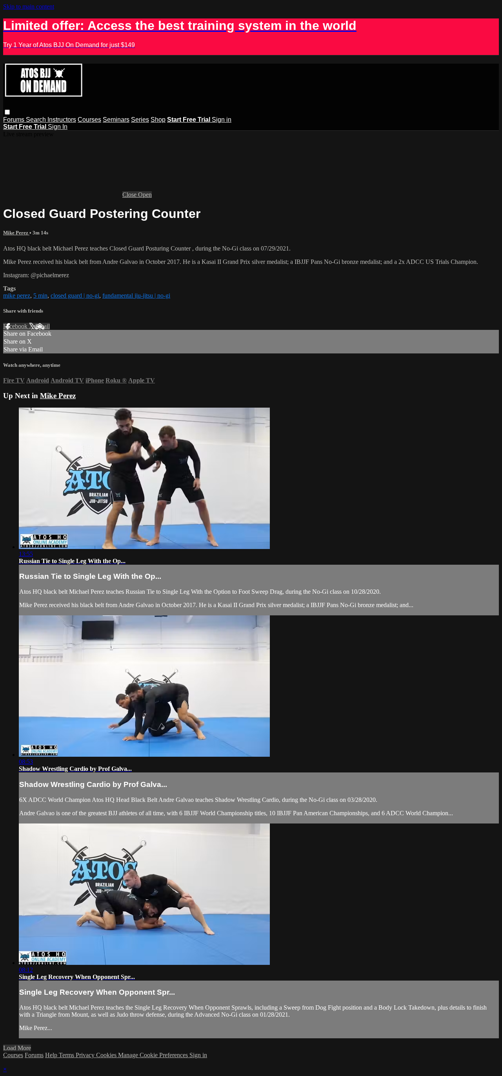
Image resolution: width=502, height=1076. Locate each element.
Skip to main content (28, 6)
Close (130, 194)
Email (42, 326)
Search (36, 119)
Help (52, 1055)
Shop (158, 119)
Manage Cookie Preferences (153, 1055)
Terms (67, 1055)
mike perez (16, 295)
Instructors (61, 119)
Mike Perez (16, 233)
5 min (40, 295)
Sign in (221, 119)
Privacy (86, 1055)
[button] (7, 112)
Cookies (107, 1055)
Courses (89, 119)
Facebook (16, 326)
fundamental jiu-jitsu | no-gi (136, 295)
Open (145, 194)
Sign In (57, 126)
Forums (14, 119)
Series (140, 119)
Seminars (116, 119)
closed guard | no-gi (75, 295)
